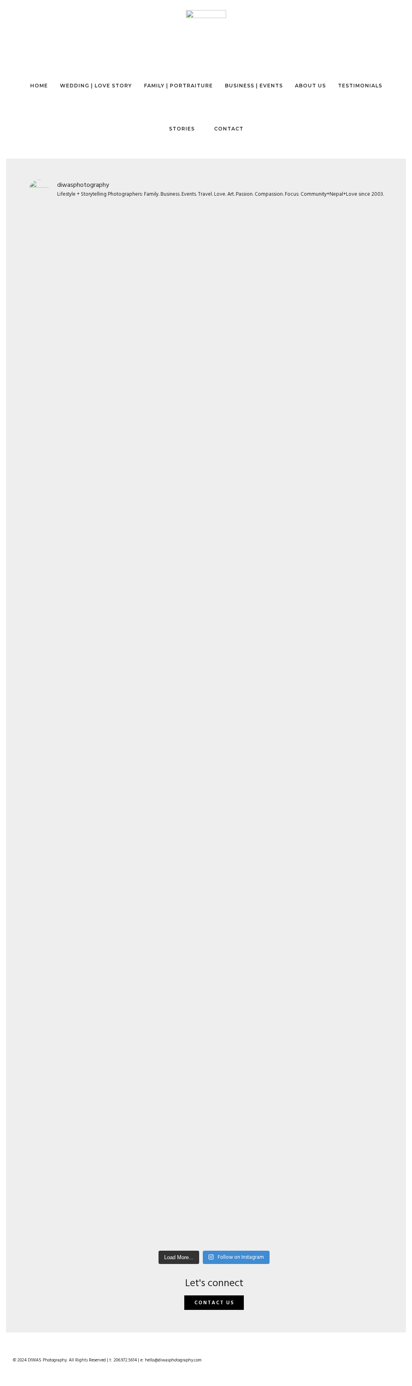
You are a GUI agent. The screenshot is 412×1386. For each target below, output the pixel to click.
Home (39, 86)
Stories (182, 129)
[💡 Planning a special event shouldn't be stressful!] (74, 950)
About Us (310, 86)
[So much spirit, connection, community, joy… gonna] (167, 852)
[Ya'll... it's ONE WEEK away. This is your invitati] (261, 1012)
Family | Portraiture (178, 86)
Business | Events (254, 86)
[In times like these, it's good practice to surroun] (355, 991)
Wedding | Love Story (96, 86)
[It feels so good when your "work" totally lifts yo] (355, 343)
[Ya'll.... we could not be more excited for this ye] (74, 492)
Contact (228, 129)
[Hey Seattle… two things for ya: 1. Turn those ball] (261, 461)
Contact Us (214, 1303)
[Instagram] (381, 1365)
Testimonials (360, 86)
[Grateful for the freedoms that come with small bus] (167, 281)
